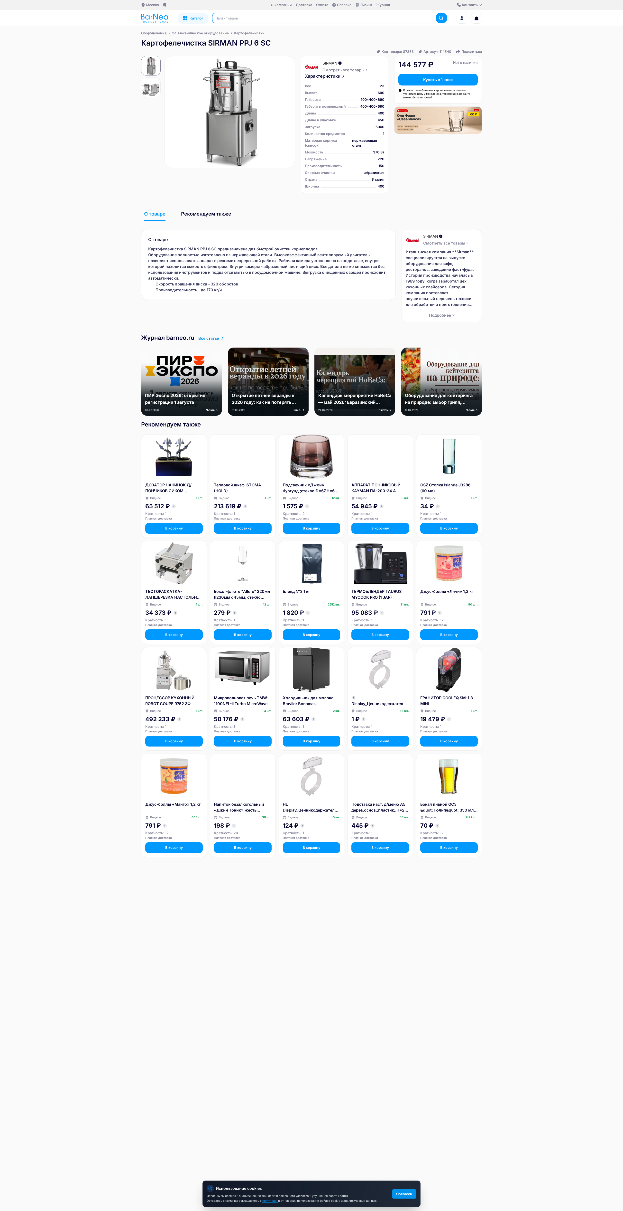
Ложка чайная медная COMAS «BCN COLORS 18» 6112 (308, 918)
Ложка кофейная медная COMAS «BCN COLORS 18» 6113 (239, 918)
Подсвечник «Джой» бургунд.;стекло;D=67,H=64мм (310, 488)
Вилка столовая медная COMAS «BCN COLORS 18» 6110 (170, 1025)
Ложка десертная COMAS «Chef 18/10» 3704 (239, 1025)
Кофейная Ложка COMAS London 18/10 (376, 918)
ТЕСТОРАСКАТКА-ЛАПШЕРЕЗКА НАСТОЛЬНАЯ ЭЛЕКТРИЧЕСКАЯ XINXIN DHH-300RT (173, 594)
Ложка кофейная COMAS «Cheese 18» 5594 (307, 1025)
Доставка (304, 5)
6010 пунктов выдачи (186, 5)
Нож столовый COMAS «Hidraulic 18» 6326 (305, 1131)
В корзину (174, 528)
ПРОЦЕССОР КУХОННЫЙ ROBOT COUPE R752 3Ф (169, 700)
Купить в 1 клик (438, 79)
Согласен (404, 1194)
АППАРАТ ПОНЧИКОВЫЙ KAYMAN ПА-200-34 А (376, 488)
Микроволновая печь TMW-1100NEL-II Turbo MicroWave (241, 700)
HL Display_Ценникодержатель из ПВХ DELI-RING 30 (310, 807)
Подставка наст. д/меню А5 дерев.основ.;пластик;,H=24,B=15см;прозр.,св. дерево (379, 807)
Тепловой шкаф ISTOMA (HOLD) (237, 488)
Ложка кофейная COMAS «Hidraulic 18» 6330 (169, 918)
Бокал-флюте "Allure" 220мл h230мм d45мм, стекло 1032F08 (242, 594)
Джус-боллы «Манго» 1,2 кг (173, 804)
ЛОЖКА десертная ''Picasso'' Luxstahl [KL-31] (448, 1131)
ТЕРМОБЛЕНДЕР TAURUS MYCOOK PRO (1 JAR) (376, 594)
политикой (270, 1200)
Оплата (322, 5)
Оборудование (153, 33)
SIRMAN (329, 63)
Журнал (383, 5)
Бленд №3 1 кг (296, 591)
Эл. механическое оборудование (200, 33)
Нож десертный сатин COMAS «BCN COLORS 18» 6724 (377, 1025)
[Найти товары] (441, 18)
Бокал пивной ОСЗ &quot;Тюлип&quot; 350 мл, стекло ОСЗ (447, 807)
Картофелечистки (249, 33)
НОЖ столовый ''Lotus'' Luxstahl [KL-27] (237, 1131)
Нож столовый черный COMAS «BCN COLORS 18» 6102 (445, 918)
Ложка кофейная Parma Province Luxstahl (443, 1025)
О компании (281, 5)
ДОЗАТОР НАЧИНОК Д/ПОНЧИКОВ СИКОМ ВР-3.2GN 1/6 (168, 488)
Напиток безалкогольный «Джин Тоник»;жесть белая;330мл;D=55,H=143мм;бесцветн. (242, 807)
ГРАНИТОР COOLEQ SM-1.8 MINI (446, 700)
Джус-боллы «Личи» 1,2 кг (446, 591)
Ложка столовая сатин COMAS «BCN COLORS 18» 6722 (170, 1131)
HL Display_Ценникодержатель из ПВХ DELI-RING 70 (378, 701)
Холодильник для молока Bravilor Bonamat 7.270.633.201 (308, 701)
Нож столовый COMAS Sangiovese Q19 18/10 (373, 1131)
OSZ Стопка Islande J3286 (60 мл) (445, 488)
